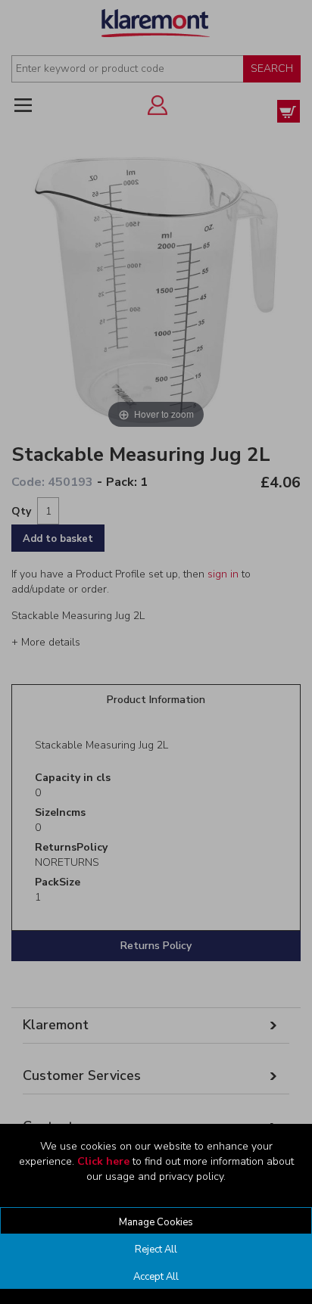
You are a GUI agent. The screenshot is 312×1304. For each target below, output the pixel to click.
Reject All (156, 1249)
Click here (103, 1161)
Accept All (156, 1277)
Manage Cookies (156, 1222)
